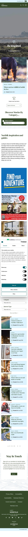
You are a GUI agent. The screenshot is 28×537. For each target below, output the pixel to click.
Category (6, 300)
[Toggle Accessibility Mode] (25, 1)
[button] (26, 5)
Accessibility (18, 494)
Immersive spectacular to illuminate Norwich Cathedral (17, 335)
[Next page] (17, 446)
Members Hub (14, 505)
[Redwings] (14, 207)
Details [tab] (14, 245)
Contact (20, 502)
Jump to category (9, 120)
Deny (14, 293)
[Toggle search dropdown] (23, 5)
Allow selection (14, 289)
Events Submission (11, 502)
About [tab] (23, 245)
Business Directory (19, 498)
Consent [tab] (5, 245)
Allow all (14, 285)
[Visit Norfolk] (4, 5)
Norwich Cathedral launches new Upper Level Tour (17, 351)
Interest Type (7, 306)
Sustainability (8, 498)
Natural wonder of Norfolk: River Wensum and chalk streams (18, 392)
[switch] (25, 271)
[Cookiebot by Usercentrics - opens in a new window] (21, 242)
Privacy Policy (9, 494)
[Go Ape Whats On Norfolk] (14, 180)
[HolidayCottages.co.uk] (14, 233)
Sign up (13, 474)
